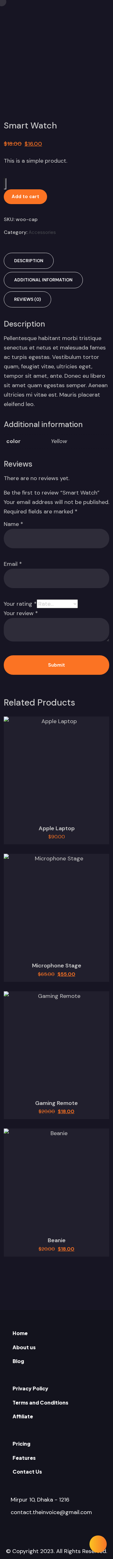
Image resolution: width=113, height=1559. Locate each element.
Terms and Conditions (40, 1402)
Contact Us (27, 1471)
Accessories (42, 232)
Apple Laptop (57, 828)
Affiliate (23, 1416)
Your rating (20, 604)
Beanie (57, 1240)
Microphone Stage (56, 965)
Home (20, 1333)
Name (13, 524)
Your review (21, 613)
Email (13, 564)
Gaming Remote (56, 1103)
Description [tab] (28, 260)
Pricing (21, 1443)
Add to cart (25, 196)
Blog (18, 1361)
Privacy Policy (30, 1388)
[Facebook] (38, 1531)
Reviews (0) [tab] (27, 299)
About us (24, 1347)
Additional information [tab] (43, 280)
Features (24, 1457)
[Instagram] (75, 1531)
